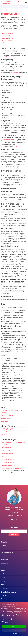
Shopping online (5, 418)
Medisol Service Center (7, 415)
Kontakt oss (4, 595)
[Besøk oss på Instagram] (18, 522)
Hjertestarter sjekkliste (7, 447)
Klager (2, 584)
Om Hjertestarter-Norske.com (8, 598)
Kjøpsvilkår (4, 432)
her (16, 146)
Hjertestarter (4, 548)
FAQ (2, 456)
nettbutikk (15, 72)
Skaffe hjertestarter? (6, 450)
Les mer (23, 612)
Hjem (2, 10)
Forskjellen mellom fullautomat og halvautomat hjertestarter (13, 443)
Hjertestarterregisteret (7, 453)
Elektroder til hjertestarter (7, 552)
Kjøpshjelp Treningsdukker (8, 465)
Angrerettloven (6, 35)
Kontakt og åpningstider (7, 429)
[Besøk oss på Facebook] (9, 522)
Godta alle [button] (14, 626)
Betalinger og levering (6, 581)
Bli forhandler (4, 421)
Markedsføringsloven (7, 38)
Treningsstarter (4, 559)
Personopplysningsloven (8, 40)
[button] (14, 633)
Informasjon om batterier (7, 462)
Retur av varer (4, 588)
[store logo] (5, 2)
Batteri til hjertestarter (6, 556)
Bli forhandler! (4, 566)
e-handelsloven (6, 43)
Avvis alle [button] (14, 630)
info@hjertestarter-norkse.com (9, 139)
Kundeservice (4, 573)
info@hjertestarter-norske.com (13, 56)
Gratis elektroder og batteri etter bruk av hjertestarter (11, 411)
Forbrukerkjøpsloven (7, 33)
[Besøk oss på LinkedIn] (14, 522)
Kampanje (3, 545)
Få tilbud (3, 577)
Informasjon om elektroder (8, 459)
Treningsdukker (5, 563)
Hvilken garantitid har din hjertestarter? (11, 468)
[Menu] (26, 2)
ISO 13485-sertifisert (6, 434)
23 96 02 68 (15, 512)
